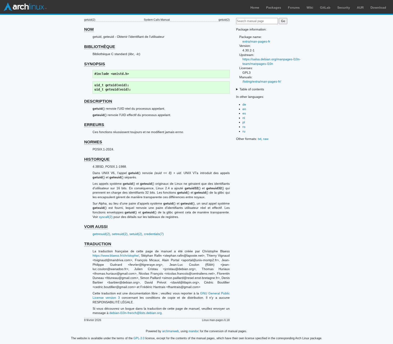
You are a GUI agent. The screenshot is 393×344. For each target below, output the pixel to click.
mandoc (194, 331)
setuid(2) (135, 234)
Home (254, 7)
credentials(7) (154, 234)
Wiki (310, 7)
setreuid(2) (120, 234)
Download (378, 7)
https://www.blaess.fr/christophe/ (116, 255)
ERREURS (94, 124)
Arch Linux (25, 6)
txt (259, 139)
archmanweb (170, 331)
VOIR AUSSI (96, 226)
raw (265, 139)
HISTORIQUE (97, 159)
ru (243, 131)
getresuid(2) (101, 234)
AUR (360, 7)
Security (343, 7)
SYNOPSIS (94, 64)
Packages (273, 7)
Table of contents (251, 89)
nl (243, 118)
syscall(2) (106, 217)
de (244, 104)
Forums (294, 7)
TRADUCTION (97, 244)
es (244, 113)
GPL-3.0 (139, 338)
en (244, 109)
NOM (89, 29)
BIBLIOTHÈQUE (99, 46)
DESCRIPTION (98, 101)
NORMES (93, 142)
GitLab (325, 7)
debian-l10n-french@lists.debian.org (135, 313)
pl (243, 122)
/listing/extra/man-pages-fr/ (261, 81)
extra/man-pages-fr (256, 41)
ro (243, 127)
